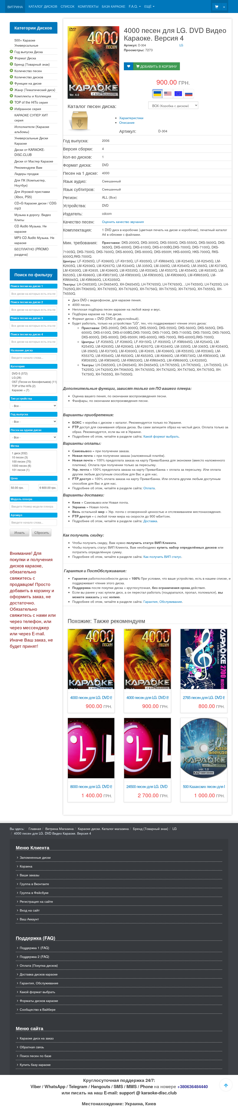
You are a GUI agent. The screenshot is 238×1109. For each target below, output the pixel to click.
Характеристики (131, 117)
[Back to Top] (226, 1085)
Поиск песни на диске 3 (27, 318)
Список (67, 6)
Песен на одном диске (26, 430)
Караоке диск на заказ (36, 1038)
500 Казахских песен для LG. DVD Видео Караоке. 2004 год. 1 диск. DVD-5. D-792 (204, 786)
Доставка (150, 520)
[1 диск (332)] (33, 453)
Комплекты (88, 6)
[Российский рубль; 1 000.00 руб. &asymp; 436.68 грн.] (188, 93)
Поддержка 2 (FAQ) (34, 956)
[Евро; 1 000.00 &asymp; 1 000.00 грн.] (178, 93)
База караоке (113, 6)
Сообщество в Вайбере (38, 1009)
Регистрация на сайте (36, 901)
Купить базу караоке (35, 1064)
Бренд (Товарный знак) (150, 828)
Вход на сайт (30, 910)
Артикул (16, 515)
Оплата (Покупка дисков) (39, 965)
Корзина (26, 866)
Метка (15, 446)
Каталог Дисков (43, 6)
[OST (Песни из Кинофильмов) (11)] (33, 382)
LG (181, 45)
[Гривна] (157, 93)
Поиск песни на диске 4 (27, 334)
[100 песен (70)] (33, 461)
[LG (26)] (33, 377)
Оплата (149, 488)
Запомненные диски (35, 857)
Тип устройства (21, 398)
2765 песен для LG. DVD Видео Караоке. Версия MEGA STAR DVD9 (204, 697)
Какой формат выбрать (161, 436)
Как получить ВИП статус (162, 556)
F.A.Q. (133, 6)
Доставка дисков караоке (39, 974)
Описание (127, 122)
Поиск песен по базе (35, 1055)
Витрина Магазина (59, 828)
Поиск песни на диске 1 (27, 286)
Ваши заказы (29, 875)
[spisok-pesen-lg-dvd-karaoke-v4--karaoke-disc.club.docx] (79, 120)
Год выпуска (19, 414)
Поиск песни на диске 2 (27, 302)
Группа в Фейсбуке (34, 892)
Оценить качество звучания (123, 221)
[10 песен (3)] (33, 457)
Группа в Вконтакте (34, 883)
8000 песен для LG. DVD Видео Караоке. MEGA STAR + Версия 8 (91, 786)
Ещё (148, 6)
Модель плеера (21, 499)
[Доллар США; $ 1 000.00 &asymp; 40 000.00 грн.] (167, 93)
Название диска (22, 350)
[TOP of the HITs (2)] (33, 386)
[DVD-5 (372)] (33, 373)
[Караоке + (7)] (33, 390)
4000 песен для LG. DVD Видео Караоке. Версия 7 (147, 697)
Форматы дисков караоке (39, 1000)
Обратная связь (32, 1047)
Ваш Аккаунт (29, 919)
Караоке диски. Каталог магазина (103, 828)
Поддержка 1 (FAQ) (34, 947)
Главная (35, 828)
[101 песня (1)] (33, 470)
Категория (18, 366)
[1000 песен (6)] (33, 466)
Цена (14, 478)
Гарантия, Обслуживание (162, 601)
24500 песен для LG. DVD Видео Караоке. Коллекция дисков (147, 786)
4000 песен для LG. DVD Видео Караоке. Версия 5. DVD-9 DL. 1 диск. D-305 (91, 697)
